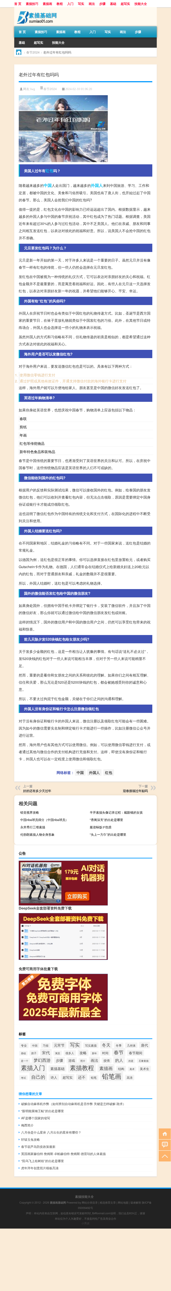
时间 (105, 1053)
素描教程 (82, 1067)
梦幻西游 (42, 1060)
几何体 (131, 1045)
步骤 (102, 3)
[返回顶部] (164, 1156)
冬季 (119, 1045)
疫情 (107, 1060)
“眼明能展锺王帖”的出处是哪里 (42, 1111)
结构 (121, 1068)
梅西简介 (27, 1125)
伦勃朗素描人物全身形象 (37, 834)
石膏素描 (144, 1060)
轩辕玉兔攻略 (30, 1139)
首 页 (17, 3)
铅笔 (94, 1078)
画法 (92, 3)
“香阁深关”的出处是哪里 (106, 819)
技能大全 (140, 3)
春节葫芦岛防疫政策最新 (38, 1146)
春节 (119, 1052)
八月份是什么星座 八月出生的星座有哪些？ (51, 1132)
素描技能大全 (84, 1196)
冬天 (106, 1045)
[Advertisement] (85, 1260)
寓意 (57, 1053)
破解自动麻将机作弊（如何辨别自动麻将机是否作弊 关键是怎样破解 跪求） (73, 1103)
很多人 (69, 1053)
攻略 (83, 1052)
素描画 (47, 3)
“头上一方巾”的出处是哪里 (108, 834)
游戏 (71, 1060)
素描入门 (33, 1067)
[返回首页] (164, 1133)
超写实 (125, 3)
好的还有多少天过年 (37, 790)
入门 (70, 3)
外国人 (97, 185)
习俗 (46, 1046)
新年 (94, 1053)
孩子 (34, 1053)
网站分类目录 (90, 1202)
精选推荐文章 (108, 1202)
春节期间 (135, 1052)
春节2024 (33, 52)
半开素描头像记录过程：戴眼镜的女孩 (116, 812)
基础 (113, 3)
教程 (60, 3)
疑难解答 (135, 1202)
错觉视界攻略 (29, 812)
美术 (132, 1069)
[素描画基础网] (37, 8)
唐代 (144, 1045)
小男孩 (85, 1223)
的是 (130, 1060)
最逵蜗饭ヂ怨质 (101, 827)
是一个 (24, 1060)
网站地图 (123, 1202)
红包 (49, 170)
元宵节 (59, 1045)
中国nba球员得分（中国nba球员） (44, 819)
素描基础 (57, 1068)
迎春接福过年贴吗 (135, 790)
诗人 (54, 1077)
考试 (23, 1077)
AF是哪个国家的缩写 (35, 1118)
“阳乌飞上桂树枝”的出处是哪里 (42, 1161)
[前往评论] (164, 1145)
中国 (48, 185)
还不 (82, 1077)
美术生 (144, 1068)
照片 (82, 1060)
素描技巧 (32, 3)
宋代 (46, 1052)
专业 (24, 1046)
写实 (81, 3)
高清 (129, 1077)
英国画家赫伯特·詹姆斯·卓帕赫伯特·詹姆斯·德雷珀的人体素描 (63, 1153)
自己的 (38, 1076)
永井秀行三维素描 (32, 827)
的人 (119, 1060)
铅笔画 (111, 1076)
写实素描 (91, 1045)
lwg (32, 89)
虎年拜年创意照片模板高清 (40, 1168)
